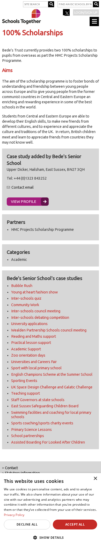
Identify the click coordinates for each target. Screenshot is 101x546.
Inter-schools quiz (26, 298)
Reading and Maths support (33, 336)
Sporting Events (24, 381)
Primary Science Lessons (31, 429)
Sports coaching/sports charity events (42, 423)
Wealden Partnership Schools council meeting (48, 330)
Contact (11, 468)
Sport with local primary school (36, 368)
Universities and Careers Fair (34, 362)
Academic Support (26, 349)
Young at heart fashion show (34, 292)
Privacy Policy (14, 515)
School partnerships (27, 436)
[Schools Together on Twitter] (66, 14)
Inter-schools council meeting (35, 311)
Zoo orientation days (28, 355)
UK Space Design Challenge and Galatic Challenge (51, 387)
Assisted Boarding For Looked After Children (48, 442)
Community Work (25, 305)
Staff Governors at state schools (37, 400)
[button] (50, 537)
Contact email (22, 187)
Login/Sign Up (86, 12)
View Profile (23, 202)
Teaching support (25, 393)
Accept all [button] (75, 524)
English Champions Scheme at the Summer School (51, 374)
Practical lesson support (31, 343)
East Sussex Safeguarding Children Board (44, 406)
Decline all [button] (27, 524)
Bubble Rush (21, 286)
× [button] (95, 479)
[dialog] (50, 509)
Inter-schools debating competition (40, 317)
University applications (29, 324)
